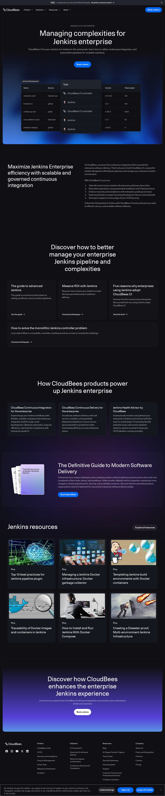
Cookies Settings (107, 790)
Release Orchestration (46, 769)
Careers (139, 760)
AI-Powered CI (76, 748)
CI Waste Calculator (111, 780)
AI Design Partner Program (114, 752)
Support (106, 769)
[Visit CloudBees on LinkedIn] (27, 751)
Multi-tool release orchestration (77, 760)
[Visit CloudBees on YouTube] (17, 751)
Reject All (125, 790)
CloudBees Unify (44, 748)
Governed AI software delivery (79, 753)
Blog (104, 748)
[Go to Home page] (11, 10)
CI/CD (39, 752)
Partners (139, 756)
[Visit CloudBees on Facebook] (6, 751)
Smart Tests (42, 765)
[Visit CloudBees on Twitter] (22, 751)
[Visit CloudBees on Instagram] (11, 751)
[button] (29, 9)
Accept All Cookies (145, 790)
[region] (82, 790)
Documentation (109, 765)
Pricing (138, 765)
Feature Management (46, 760)
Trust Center (108, 756)
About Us (139, 748)
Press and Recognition (145, 752)
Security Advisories (110, 760)
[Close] (161, 790)
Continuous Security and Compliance (80, 767)
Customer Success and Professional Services (112, 774)
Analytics (41, 773)
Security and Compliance (47, 756)
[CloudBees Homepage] (13, 743)
